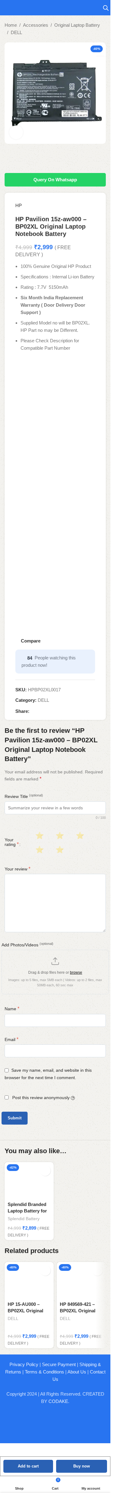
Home (11, 25)
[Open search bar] (106, 7)
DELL (16, 32)
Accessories (35, 25)
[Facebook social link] (33, 711)
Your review (17, 868)
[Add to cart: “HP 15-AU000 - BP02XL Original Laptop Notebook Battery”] (45, 1270)
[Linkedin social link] (55, 711)
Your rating (12, 842)
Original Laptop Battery (77, 25)
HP (18, 205)
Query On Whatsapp (55, 179)
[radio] (38, 835)
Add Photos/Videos (27, 944)
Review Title (24, 796)
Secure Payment (59, 1364)
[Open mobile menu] (7, 8)
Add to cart (28, 1466)
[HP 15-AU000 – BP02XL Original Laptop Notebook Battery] (29, 1280)
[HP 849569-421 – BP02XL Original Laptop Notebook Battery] (81, 1280)
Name (12, 1008)
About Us (76, 1371)
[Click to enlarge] (16, 132)
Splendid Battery (24, 1218)
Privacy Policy (24, 1364)
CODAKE (58, 1401)
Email (11, 1039)
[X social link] (40, 711)
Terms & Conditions (44, 1371)
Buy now (81, 1466)
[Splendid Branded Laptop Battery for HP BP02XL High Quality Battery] (29, 1180)
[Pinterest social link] (48, 711)
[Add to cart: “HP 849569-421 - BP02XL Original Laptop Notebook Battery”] (97, 1270)
